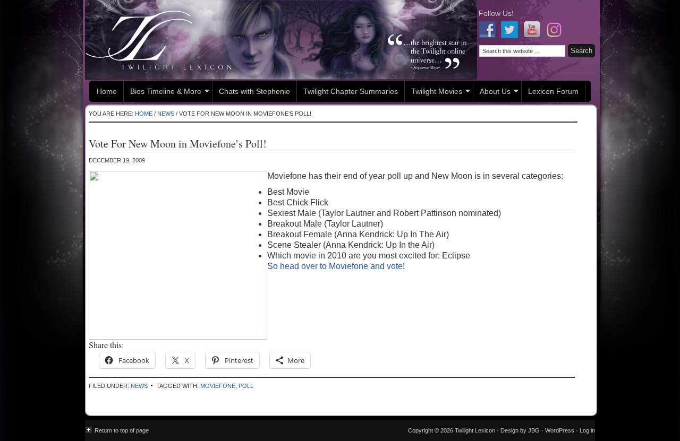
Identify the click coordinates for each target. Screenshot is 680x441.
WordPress (559, 430)
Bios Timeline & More (162, 92)
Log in (587, 430)
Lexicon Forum (553, 91)
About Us (492, 92)
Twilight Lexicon (281, 40)
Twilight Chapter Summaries (350, 91)
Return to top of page (122, 430)
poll (246, 386)
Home (107, 91)
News (139, 386)
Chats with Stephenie (254, 91)
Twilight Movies (433, 92)
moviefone (217, 386)
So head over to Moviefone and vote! (336, 266)
